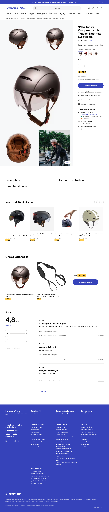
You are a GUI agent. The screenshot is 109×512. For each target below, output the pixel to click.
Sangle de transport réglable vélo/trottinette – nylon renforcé (48, 295)
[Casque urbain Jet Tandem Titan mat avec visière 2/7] (18, 38)
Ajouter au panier (91, 85)
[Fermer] (102, 2)
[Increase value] (88, 66)
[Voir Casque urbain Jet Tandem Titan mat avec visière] (20, 276)
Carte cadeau (98, 14)
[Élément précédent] (96, 202)
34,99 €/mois (83, 75)
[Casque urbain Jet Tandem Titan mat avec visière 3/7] (36, 93)
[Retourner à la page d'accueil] (16, 8)
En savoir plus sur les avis (12, 348)
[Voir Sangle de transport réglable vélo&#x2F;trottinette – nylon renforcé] (51, 276)
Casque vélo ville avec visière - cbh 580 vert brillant (91, 235)
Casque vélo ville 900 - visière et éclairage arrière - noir (41, 235)
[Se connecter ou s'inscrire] (97, 8)
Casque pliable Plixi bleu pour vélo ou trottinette (66, 235)
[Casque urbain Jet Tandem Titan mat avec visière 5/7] (54, 148)
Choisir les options (85, 282)
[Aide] (93, 8)
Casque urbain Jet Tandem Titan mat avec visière (20, 295)
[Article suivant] (101, 202)
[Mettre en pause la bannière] (99, 2)
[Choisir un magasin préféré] (89, 8)
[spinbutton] (84, 66)
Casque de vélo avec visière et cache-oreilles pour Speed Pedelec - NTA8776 (17, 235)
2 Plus (67, 162)
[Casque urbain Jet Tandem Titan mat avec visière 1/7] (54, 38)
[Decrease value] (80, 66)
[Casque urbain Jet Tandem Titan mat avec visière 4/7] (18, 148)
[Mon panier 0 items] (101, 8)
